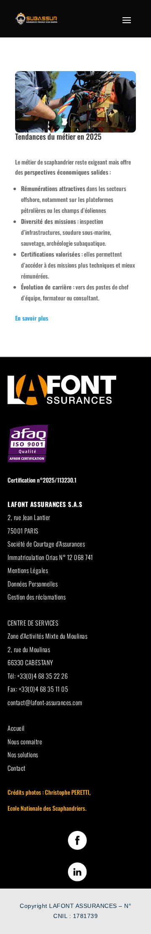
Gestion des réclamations (36, 596)
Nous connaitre (25, 741)
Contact (17, 767)
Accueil (16, 727)
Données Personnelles (32, 583)
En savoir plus (31, 317)
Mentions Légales (28, 570)
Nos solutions (23, 754)
